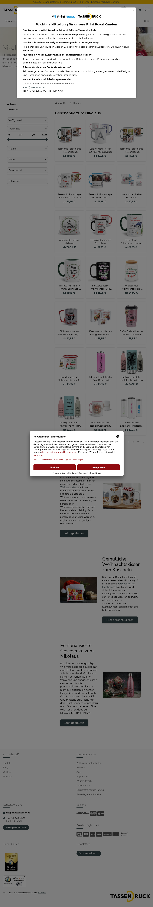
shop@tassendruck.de (35, 87)
